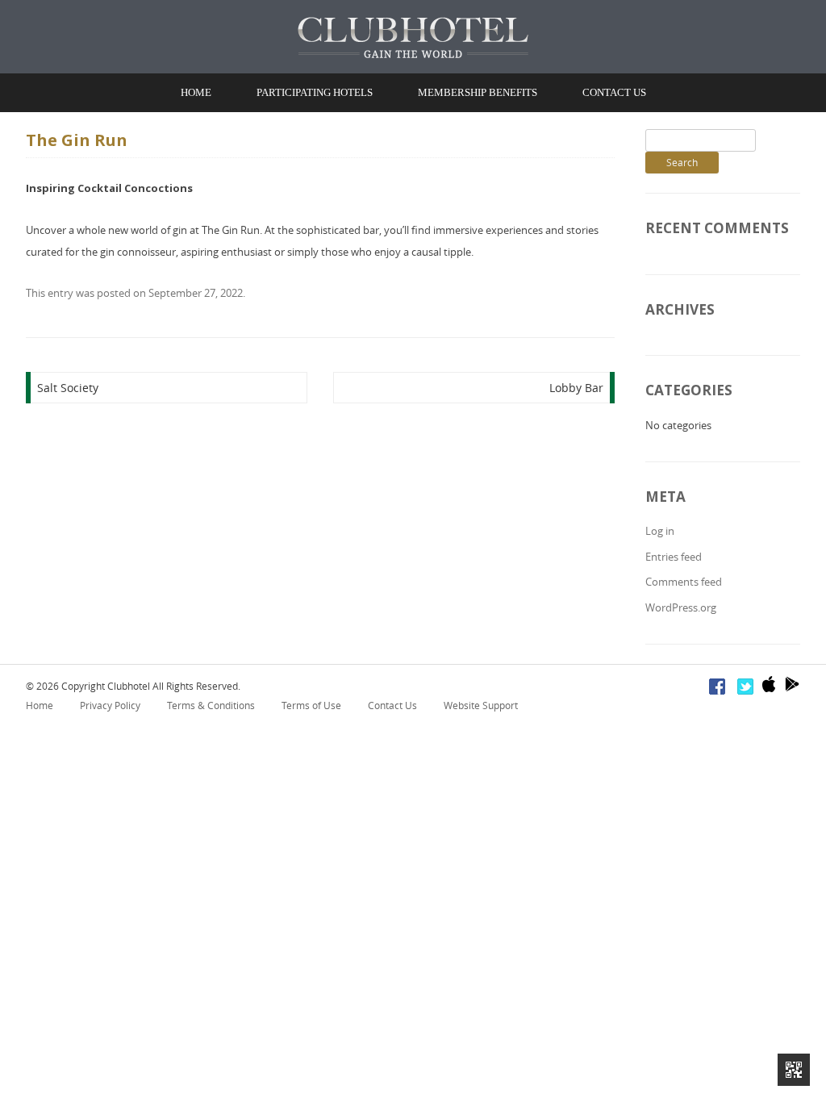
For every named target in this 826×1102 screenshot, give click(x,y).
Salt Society (67, 387)
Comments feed (683, 581)
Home (196, 92)
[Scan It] (794, 1070)
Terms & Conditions (211, 705)
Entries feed (673, 556)
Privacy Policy (110, 705)
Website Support (481, 705)
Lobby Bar (576, 387)
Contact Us (614, 92)
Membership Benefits (477, 92)
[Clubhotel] (413, 37)
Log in (659, 531)
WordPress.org (680, 607)
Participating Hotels (315, 92)
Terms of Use (311, 705)
